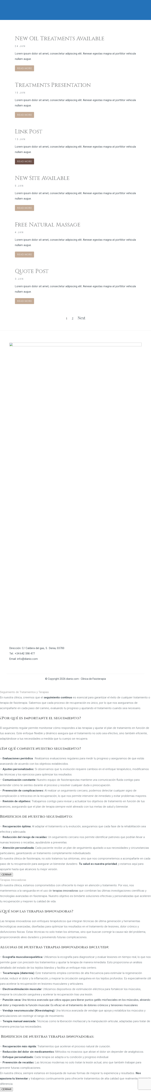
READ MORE (24, 68)
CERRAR (6, 874)
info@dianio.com (27, 659)
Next (81, 317)
